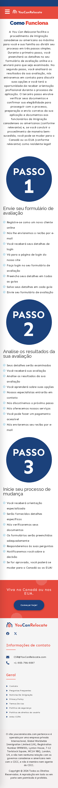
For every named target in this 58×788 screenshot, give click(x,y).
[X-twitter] (15, 633)
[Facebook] (7, 633)
